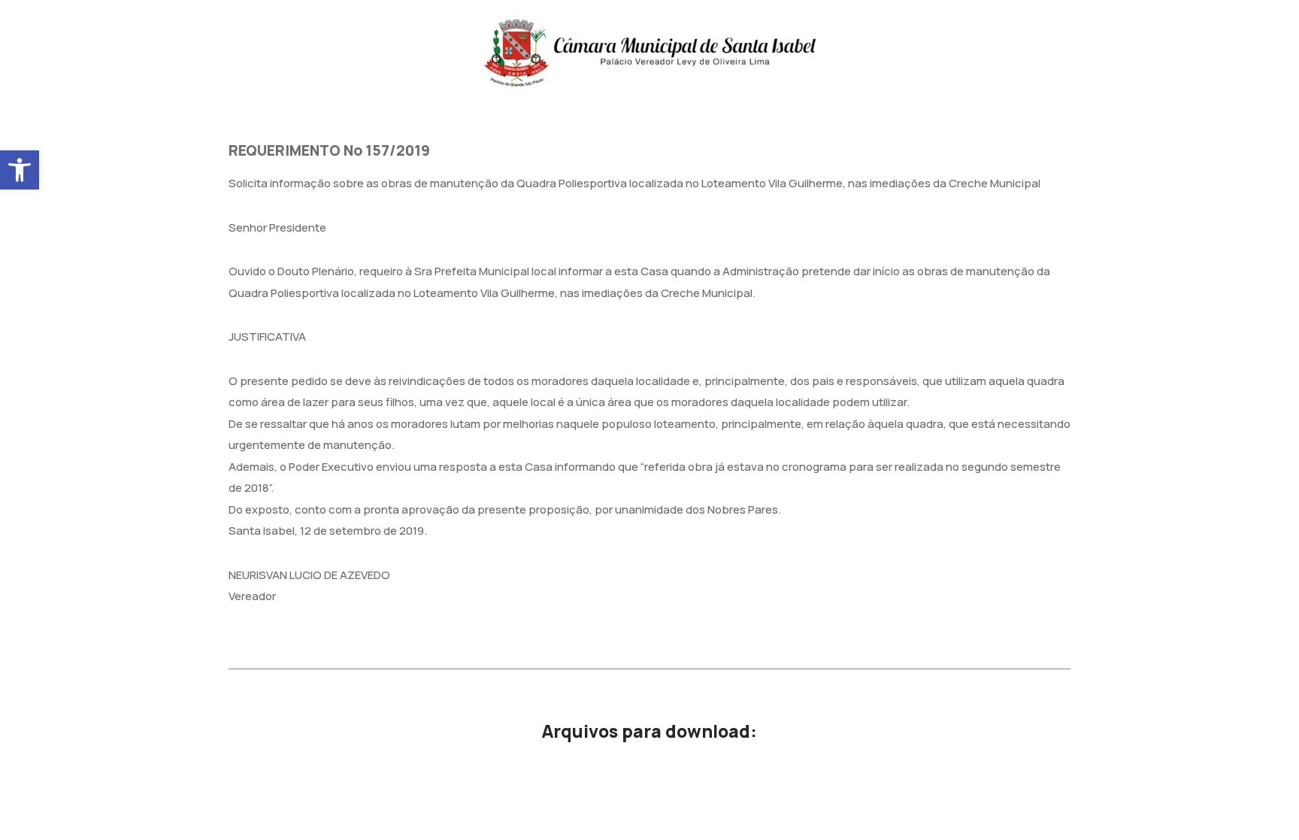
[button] (19, 170)
